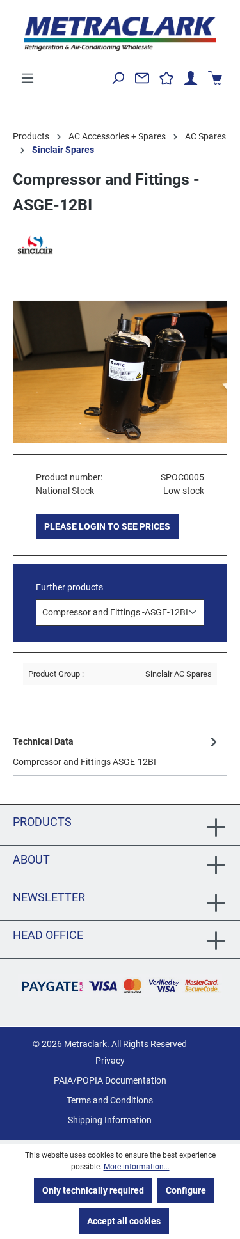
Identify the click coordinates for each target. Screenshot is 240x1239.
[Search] (118, 78)
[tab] (117, 750)
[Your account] (191, 78)
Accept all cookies (124, 1221)
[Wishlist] (166, 78)
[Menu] (27, 78)
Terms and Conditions (110, 1100)
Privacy (110, 1060)
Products (42, 821)
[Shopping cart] (215, 78)
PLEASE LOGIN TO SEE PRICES (107, 526)
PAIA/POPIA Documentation (110, 1080)
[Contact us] (142, 78)
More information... (137, 1166)
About (31, 859)
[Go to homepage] (120, 34)
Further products (69, 587)
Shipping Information (110, 1120)
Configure (186, 1190)
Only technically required (93, 1190)
